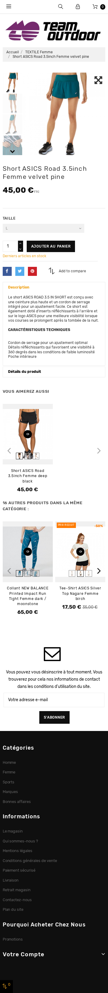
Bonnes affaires (17, 801)
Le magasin (13, 831)
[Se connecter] (77, 7)
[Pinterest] (32, 271)
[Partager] (7, 271)
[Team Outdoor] (54, 30)
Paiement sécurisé (19, 870)
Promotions (13, 939)
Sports (9, 782)
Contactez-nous (17, 900)
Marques (10, 791)
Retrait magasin (17, 890)
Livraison (11, 880)
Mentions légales (18, 850)
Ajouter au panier (51, 246)
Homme (9, 762)
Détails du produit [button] (24, 372)
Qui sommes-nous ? (20, 841)
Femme (9, 772)
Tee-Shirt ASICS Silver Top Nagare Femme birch (80, 593)
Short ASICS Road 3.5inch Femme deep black (27, 476)
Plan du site (13, 909)
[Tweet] (19, 271)
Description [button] (18, 287)
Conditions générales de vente (30, 860)
